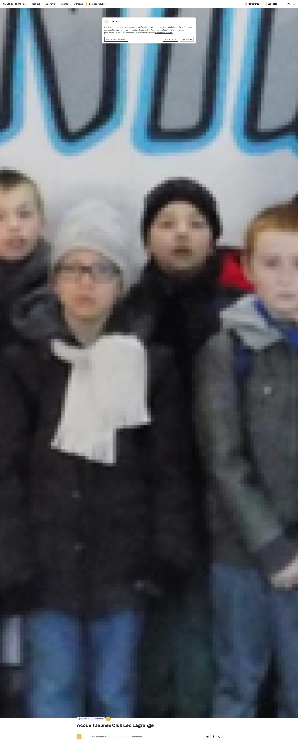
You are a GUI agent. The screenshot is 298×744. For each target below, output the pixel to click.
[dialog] (149, 30)
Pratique (36, 4)
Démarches (253, 4)
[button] (207, 736)
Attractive (78, 4)
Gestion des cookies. (164, 32)
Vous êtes (272, 4)
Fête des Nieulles (97, 4)
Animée (64, 4)
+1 (108, 719)
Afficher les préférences (116, 39)
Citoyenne (50, 4)
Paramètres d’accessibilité (288, 4)
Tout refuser (186, 39)
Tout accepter (170, 39)
